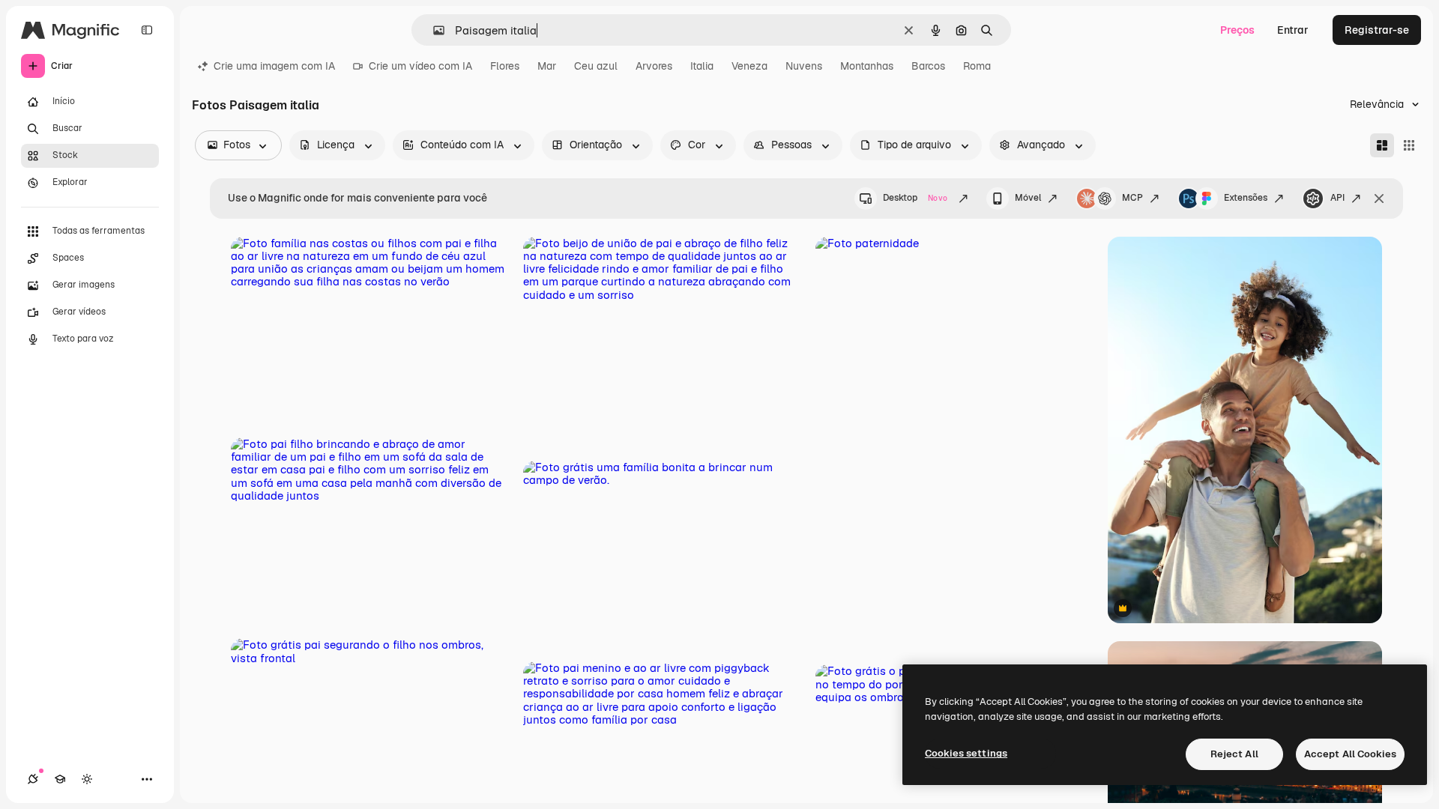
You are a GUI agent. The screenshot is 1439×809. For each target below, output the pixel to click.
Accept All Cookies (1350, 754)
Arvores (654, 66)
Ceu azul (596, 66)
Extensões (1245, 198)
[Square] (1409, 145)
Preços (1237, 30)
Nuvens (803, 66)
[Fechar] (1379, 198)
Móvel (1028, 198)
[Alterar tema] (87, 779)
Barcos (928, 66)
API (1337, 198)
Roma (977, 66)
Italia (702, 66)
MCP (1132, 198)
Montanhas (866, 66)
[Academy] (60, 779)
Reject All (1234, 754)
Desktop (915, 198)
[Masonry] (1382, 145)
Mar (546, 66)
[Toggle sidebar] (147, 30)
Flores (504, 66)
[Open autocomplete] (432, 30)
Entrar (1293, 30)
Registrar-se (1377, 30)
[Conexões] (33, 779)
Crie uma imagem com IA (274, 66)
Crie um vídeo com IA (420, 66)
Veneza (749, 66)
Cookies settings (966, 753)
